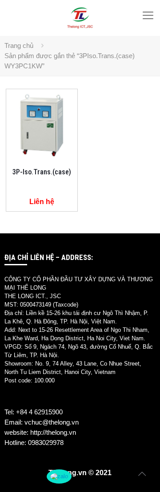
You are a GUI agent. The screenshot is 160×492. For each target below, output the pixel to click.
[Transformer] (80, 17)
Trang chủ (18, 45)
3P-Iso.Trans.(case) (41, 172)
